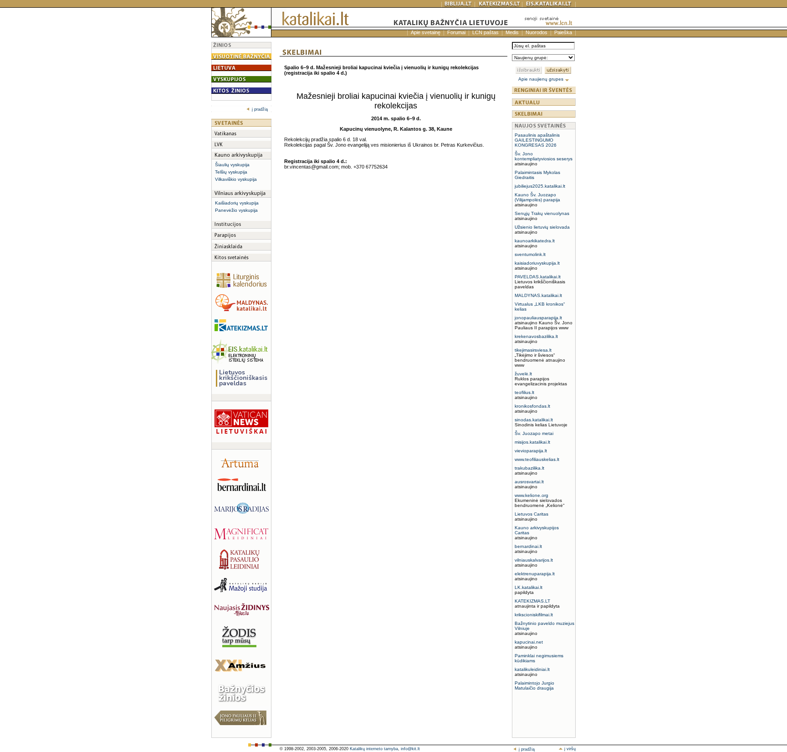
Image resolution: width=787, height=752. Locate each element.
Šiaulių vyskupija (232, 164)
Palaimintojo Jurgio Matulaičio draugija (534, 685)
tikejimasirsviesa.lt (533, 350)
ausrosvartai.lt (529, 481)
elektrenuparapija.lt (535, 573)
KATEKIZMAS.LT (532, 601)
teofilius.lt (524, 392)
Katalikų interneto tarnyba (374, 749)
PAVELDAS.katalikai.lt (538, 276)
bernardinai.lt (528, 546)
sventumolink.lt (530, 254)
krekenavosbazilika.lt (536, 336)
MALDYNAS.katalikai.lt (538, 295)
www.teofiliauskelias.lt (537, 459)
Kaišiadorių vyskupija (237, 202)
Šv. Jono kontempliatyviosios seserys (543, 156)
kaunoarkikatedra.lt (535, 240)
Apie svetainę (425, 32)
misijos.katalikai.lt (532, 442)
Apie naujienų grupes (541, 79)
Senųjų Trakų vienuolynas (542, 213)
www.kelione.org (531, 495)
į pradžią (260, 109)
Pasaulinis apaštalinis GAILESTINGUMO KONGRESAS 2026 (537, 140)
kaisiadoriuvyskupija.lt (537, 263)
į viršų (569, 749)
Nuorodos (536, 32)
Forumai (456, 32)
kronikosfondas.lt (532, 406)
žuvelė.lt (523, 373)
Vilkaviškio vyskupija (236, 179)
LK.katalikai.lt (528, 587)
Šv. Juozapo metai (534, 433)
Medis (512, 32)
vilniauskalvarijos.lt (534, 560)
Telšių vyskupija (231, 171)
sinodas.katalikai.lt (534, 419)
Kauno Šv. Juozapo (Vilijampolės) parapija (537, 197)
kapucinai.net (529, 642)
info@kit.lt (410, 749)
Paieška (563, 32)
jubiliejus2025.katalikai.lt (540, 186)
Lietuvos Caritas (531, 514)
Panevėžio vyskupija (236, 210)
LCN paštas (485, 32)
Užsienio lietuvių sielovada (542, 227)
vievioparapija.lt (531, 450)
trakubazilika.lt (529, 468)
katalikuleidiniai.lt (532, 669)
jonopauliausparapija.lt (538, 317)
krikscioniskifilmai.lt (534, 614)
